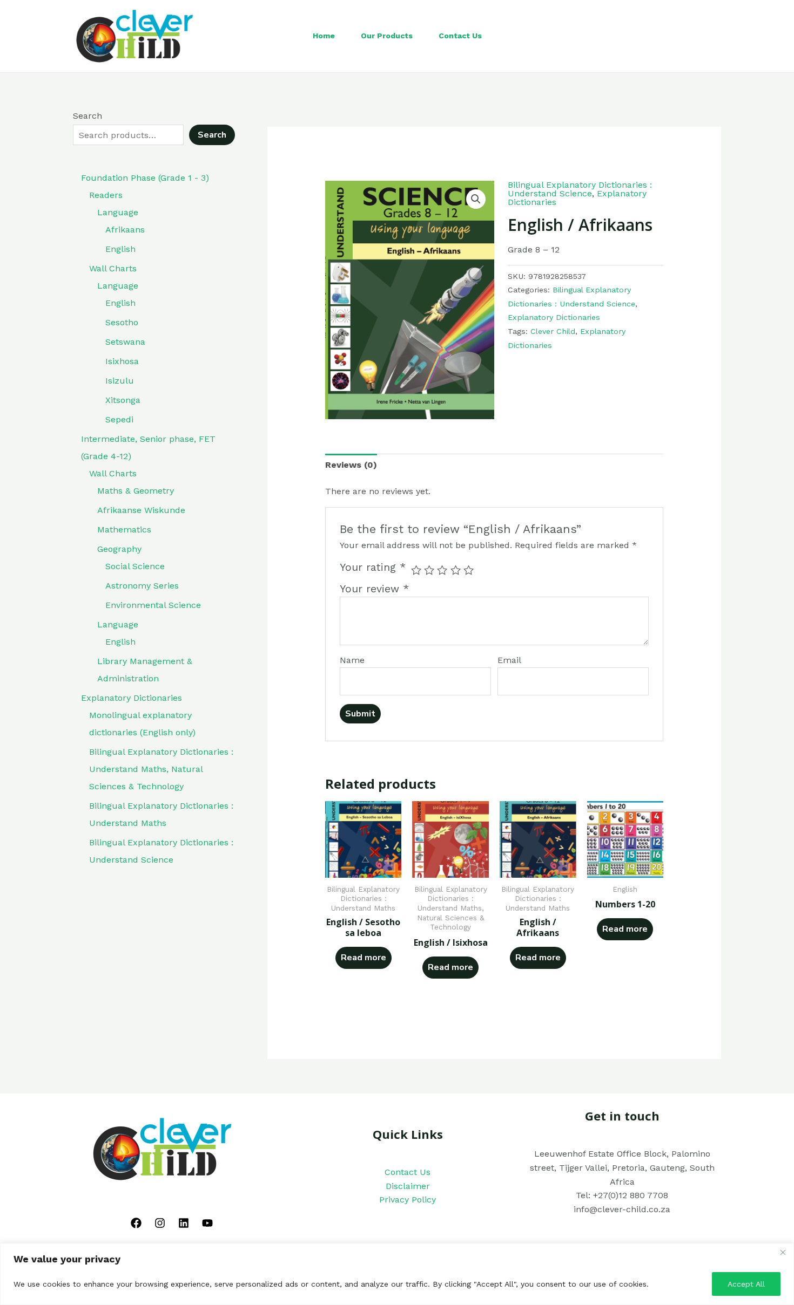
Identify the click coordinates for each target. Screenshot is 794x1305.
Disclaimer (408, 1186)
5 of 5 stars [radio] (468, 570)
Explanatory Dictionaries (554, 317)
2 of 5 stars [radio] (429, 570)
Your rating (373, 567)
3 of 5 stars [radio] (442, 570)
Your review (374, 589)
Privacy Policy (407, 1199)
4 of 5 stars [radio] (455, 570)
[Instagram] (159, 1223)
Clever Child (552, 331)
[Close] (782, 1252)
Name (352, 660)
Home (324, 35)
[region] (397, 1274)
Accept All (746, 1284)
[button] (476, 199)
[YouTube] (207, 1223)
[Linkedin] (183, 1223)
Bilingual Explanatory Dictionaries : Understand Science (580, 189)
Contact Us (460, 35)
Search (87, 116)
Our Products (387, 35)
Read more (363, 958)
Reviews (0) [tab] (351, 465)
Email (509, 660)
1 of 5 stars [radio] (416, 570)
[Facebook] (136, 1223)
